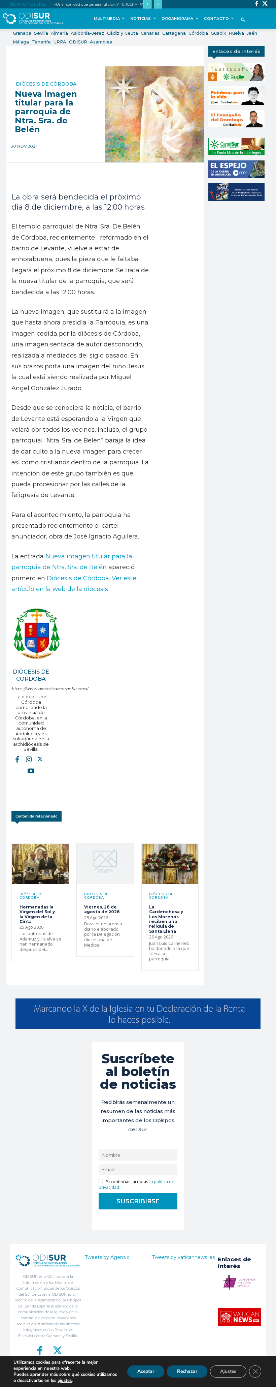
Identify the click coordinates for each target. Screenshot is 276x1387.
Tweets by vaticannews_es (183, 1257)
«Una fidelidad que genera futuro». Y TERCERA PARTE (102, 4)
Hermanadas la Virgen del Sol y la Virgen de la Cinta (37, 914)
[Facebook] (256, 4)
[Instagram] (28, 759)
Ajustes (228, 1371)
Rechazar (187, 1371)
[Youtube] (31, 770)
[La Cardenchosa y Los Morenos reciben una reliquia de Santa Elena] (170, 864)
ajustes (65, 1381)
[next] (158, 4)
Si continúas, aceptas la (136, 1184)
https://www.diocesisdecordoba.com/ (31, 688)
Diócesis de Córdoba (46, 84)
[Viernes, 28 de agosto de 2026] (105, 864)
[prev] (147, 4)
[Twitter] (265, 4)
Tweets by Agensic (107, 1257)
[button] (243, 20)
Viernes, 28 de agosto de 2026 (101, 909)
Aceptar (145, 1371)
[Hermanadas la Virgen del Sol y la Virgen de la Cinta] (40, 864)
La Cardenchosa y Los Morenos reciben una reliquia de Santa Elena (166, 919)
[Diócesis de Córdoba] (36, 634)
